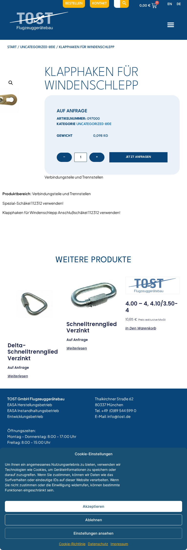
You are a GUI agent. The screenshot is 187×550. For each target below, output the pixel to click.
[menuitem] (169, 4)
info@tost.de (119, 416)
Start (12, 47)
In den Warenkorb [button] (140, 328)
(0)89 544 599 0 (122, 410)
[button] (170, 24)
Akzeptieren (93, 506)
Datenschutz (98, 544)
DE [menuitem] (179, 4)
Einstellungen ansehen (93, 533)
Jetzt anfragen (138, 157)
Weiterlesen (18, 376)
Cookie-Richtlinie (72, 544)
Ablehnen (93, 520)
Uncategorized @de (37, 47)
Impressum (119, 544)
